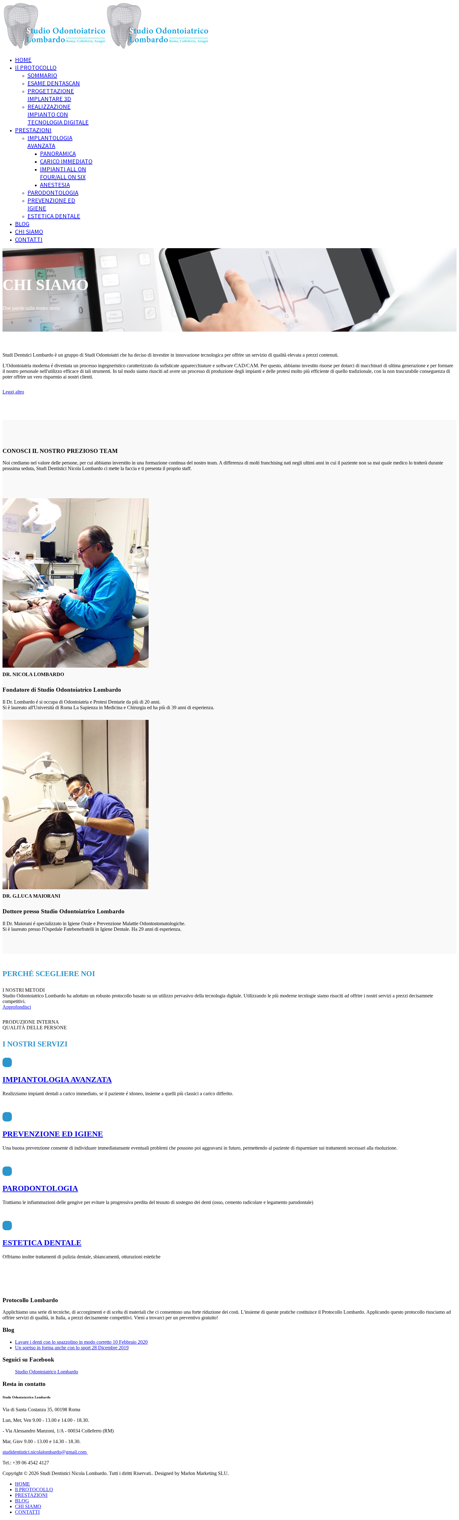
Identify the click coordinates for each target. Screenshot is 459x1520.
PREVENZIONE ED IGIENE (52, 1134)
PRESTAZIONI (33, 130)
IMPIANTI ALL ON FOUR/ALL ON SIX (63, 173)
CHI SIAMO (29, 231)
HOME (23, 59)
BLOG (22, 224)
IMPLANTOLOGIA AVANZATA (49, 141)
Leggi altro (13, 391)
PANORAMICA (58, 153)
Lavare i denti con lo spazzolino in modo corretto (81, 1342)
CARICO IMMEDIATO (66, 161)
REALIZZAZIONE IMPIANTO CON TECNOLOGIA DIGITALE (58, 114)
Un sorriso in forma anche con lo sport (72, 1347)
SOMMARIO (42, 75)
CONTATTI (28, 239)
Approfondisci (16, 1007)
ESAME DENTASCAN (53, 83)
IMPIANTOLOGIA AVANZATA (57, 1079)
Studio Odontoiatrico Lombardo (46, 1371)
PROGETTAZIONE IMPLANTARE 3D (50, 95)
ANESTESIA (55, 184)
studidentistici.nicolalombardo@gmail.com (45, 1452)
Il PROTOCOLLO (36, 67)
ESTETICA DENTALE (53, 216)
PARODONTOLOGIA (52, 192)
